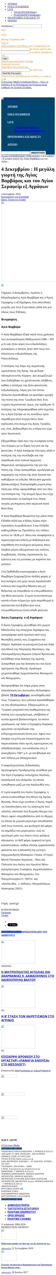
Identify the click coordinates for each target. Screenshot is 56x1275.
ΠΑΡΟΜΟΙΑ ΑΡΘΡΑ (11, 932)
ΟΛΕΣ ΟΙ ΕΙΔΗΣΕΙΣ (18, 6)
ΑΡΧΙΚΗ (12, 3)
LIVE (10, 9)
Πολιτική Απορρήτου (21, 1212)
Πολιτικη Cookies (19, 1219)
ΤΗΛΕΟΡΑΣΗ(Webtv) (25, 12)
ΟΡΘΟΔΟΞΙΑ (6, 966)
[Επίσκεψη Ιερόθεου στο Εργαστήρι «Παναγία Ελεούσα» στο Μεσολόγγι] (18, 1047)
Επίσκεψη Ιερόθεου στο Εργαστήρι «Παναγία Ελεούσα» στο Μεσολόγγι (25, 1060)
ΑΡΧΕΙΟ (12, 20)
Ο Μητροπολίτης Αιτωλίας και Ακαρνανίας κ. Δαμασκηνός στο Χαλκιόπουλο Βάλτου (27, 976)
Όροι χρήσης (16, 1215)
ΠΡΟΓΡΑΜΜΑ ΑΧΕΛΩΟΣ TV (23, 17)
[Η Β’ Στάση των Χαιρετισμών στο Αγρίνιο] (18, 1007)
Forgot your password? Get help (17, 61)
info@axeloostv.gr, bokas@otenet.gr (33, 1070)
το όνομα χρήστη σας (40, 49)
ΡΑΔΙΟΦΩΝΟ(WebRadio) (27, 15)
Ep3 (2, 1010)
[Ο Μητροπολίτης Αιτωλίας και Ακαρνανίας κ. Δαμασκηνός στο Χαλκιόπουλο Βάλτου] (18, 962)
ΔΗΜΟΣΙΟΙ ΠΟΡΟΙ (18, 1205)
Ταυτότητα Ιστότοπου (23, 1208)
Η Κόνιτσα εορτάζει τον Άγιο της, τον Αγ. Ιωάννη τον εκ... (25, 1243)
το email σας (36, 70)
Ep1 (2, 1050)
